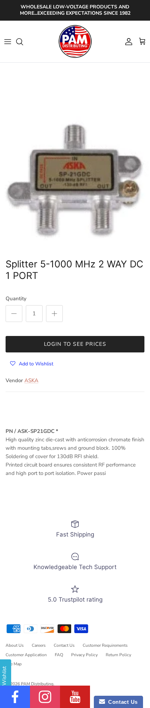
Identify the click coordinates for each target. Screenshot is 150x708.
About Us (15, 645)
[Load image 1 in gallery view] (75, 180)
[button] (32, 363)
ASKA (31, 380)
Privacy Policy (84, 655)
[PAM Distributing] (75, 41)
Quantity (16, 298)
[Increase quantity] (54, 313)
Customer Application (26, 655)
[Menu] (7, 41)
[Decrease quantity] (14, 313)
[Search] (23, 41)
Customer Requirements (105, 645)
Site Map (14, 664)
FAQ (59, 655)
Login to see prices (75, 344)
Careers (39, 645)
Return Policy (118, 655)
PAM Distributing (37, 684)
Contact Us (64, 645)
